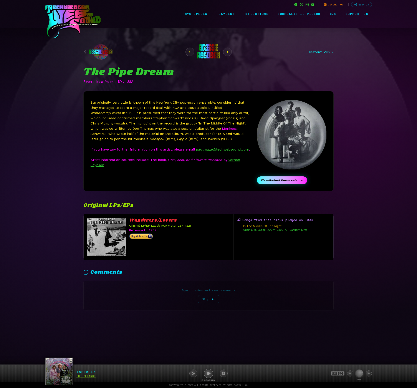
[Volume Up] (369, 373)
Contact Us (335, 4)
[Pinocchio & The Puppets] (189, 52)
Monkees (229, 128)
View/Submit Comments (279, 180)
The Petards (86, 376)
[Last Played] (193, 373)
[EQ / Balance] (224, 373)
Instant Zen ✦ (321, 52)
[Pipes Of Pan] (227, 52)
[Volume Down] (350, 373)
